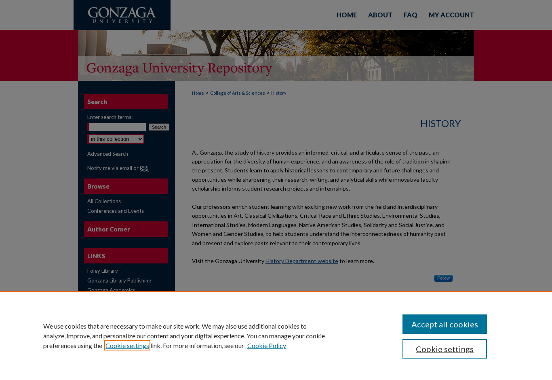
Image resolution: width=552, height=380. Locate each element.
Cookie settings (127, 345)
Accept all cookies (444, 324)
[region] (276, 335)
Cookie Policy (266, 345)
